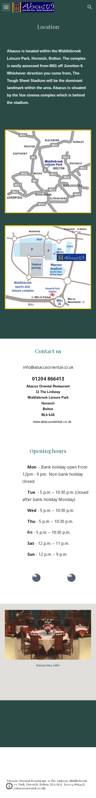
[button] (6, 7)
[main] (48, 26)
